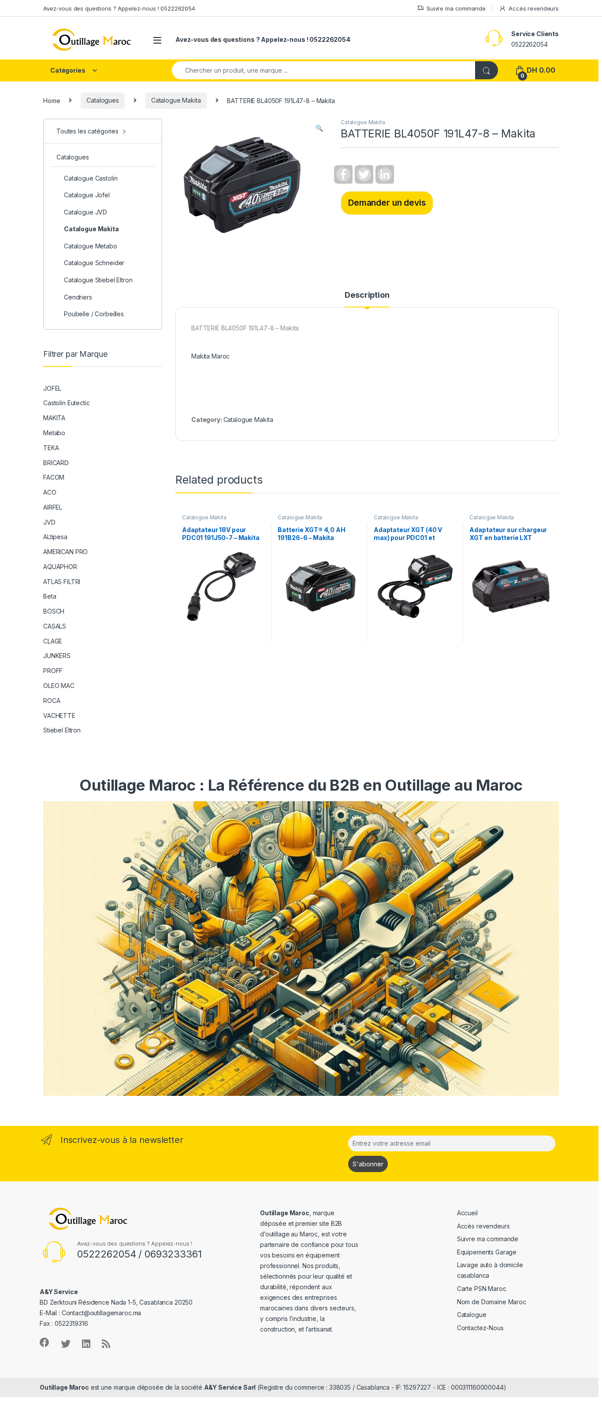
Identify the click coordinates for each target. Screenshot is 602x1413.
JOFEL (52, 388)
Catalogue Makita (176, 100)
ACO (49, 492)
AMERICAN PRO (65, 551)
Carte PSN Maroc (481, 1288)
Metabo (54, 432)
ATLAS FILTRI (61, 581)
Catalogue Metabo (90, 246)
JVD (49, 522)
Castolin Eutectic (66, 403)
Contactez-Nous (480, 1328)
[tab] (367, 299)
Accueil (467, 1213)
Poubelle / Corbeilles (94, 314)
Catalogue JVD (85, 212)
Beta (49, 596)
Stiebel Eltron (62, 730)
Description (367, 295)
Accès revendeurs (534, 8)
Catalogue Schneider (94, 262)
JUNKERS (57, 655)
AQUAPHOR (60, 566)
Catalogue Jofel (87, 195)
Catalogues (102, 100)
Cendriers (78, 297)
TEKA (51, 447)
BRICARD (56, 462)
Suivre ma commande (456, 8)
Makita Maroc (210, 356)
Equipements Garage (487, 1252)
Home (51, 100)
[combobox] (324, 70)
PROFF (53, 670)
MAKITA (54, 418)
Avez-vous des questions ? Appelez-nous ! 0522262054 (119, 8)
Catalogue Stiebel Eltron (98, 280)
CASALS (54, 626)
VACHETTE (59, 715)
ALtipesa (55, 536)
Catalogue (472, 1314)
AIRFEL (52, 507)
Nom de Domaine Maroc (491, 1302)
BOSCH (53, 611)
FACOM (53, 477)
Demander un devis (387, 202)
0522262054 (529, 44)
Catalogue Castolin (90, 178)
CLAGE (52, 641)
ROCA (51, 700)
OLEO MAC (58, 685)
